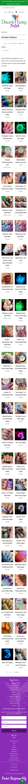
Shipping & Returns (14, 753)
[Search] (3, 7)
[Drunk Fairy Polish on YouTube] (13, 735)
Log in (5, 12)
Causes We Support (14, 758)
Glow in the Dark (14, 690)
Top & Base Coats (14, 685)
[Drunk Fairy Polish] (14, 21)
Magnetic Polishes (14, 703)
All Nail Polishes (9, 37)
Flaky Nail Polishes (14, 701)
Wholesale (14, 751)
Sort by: (3, 47)
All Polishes (14, 683)
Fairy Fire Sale (14, 698)
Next (17, 672)
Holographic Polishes (14, 696)
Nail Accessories (14, 755)
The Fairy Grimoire (14, 741)
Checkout (21, 12)
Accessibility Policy (14, 770)
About (14, 743)
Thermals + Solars (14, 687)
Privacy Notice (14, 767)
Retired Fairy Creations (14, 760)
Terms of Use (14, 764)
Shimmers (14, 705)
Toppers (14, 694)
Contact (14, 747)
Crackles (14, 692)
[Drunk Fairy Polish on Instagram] (16, 735)
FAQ (14, 745)
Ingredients (14, 749)
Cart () (11, 12)
